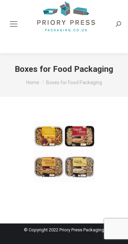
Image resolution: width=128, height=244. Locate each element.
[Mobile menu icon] (13, 24)
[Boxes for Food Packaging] (64, 158)
